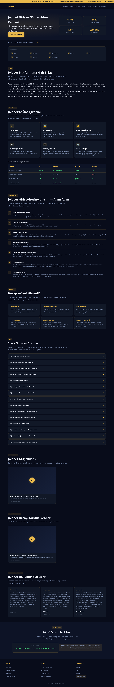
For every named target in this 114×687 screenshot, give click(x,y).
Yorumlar (95, 6)
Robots (78, 670)
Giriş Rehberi (73, 6)
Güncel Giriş (9, 667)
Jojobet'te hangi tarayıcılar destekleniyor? (57, 417)
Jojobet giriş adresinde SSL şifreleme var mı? (57, 411)
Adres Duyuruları (10, 676)
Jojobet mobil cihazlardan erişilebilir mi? (57, 393)
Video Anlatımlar (45, 673)
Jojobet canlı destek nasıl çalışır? (57, 405)
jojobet (11, 6)
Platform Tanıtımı (10, 670)
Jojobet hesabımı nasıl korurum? (57, 424)
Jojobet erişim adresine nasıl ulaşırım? (57, 362)
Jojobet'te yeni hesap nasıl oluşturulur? (57, 387)
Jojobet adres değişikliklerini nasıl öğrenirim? (57, 368)
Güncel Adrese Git (16, 34)
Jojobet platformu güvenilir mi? (57, 381)
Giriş (14, 53)
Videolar (15, 57)
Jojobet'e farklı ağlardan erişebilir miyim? (57, 436)
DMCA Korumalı (81, 676)
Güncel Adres (102, 6)
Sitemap (78, 667)
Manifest (78, 673)
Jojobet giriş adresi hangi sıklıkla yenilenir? (57, 430)
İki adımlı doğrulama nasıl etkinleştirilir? (57, 399)
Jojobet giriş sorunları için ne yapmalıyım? (57, 374)
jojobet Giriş (18, 42)
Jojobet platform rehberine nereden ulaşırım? (57, 442)
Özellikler (65, 6)
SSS (79, 6)
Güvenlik (88, 6)
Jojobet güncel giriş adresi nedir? (57, 356)
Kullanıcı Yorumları (46, 676)
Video (83, 6)
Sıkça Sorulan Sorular (46, 667)
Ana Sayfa (10, 42)
